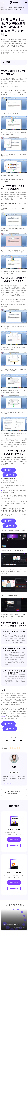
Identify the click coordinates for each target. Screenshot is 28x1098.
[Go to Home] (14, 2)
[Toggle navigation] (26, 2)
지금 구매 (15, 839)
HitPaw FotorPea (14, 873)
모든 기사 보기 (7, 783)
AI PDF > (8, 7)
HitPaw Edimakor (18, 463)
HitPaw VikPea (14, 830)
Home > (3, 7)
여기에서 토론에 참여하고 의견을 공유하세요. (14, 792)
